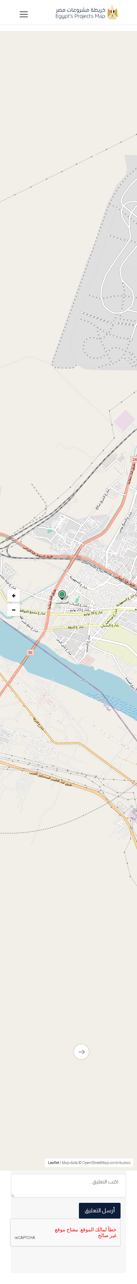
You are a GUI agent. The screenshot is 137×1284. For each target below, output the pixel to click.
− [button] (13, 609)
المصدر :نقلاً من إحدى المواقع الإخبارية (75, 847)
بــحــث (67, 386)
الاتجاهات (30, 858)
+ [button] (13, 595)
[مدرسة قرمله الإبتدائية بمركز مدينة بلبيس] (68, 1022)
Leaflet (53, 1162)
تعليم (107, 667)
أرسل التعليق (100, 1210)
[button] (66, 291)
